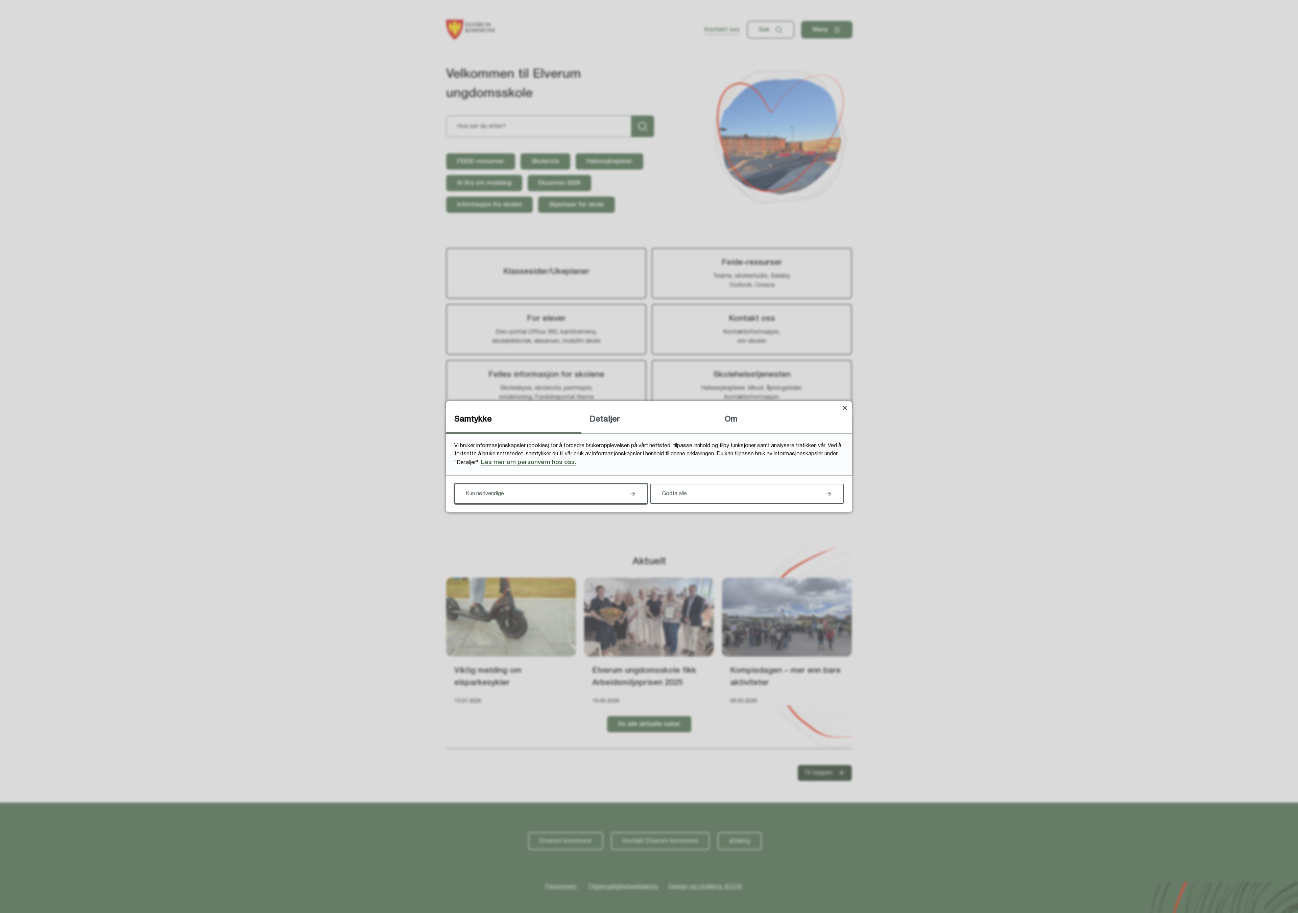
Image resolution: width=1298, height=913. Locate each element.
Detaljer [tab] (605, 419)
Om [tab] (731, 419)
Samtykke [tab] (473, 419)
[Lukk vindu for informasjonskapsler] (844, 408)
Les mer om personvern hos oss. (528, 462)
